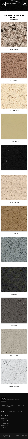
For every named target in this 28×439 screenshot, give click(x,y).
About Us (5, 420)
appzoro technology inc (17, 436)
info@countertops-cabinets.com (13, 411)
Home (5, 418)
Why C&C (5, 425)
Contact (5, 427)
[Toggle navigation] (25, 4)
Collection (6, 423)
